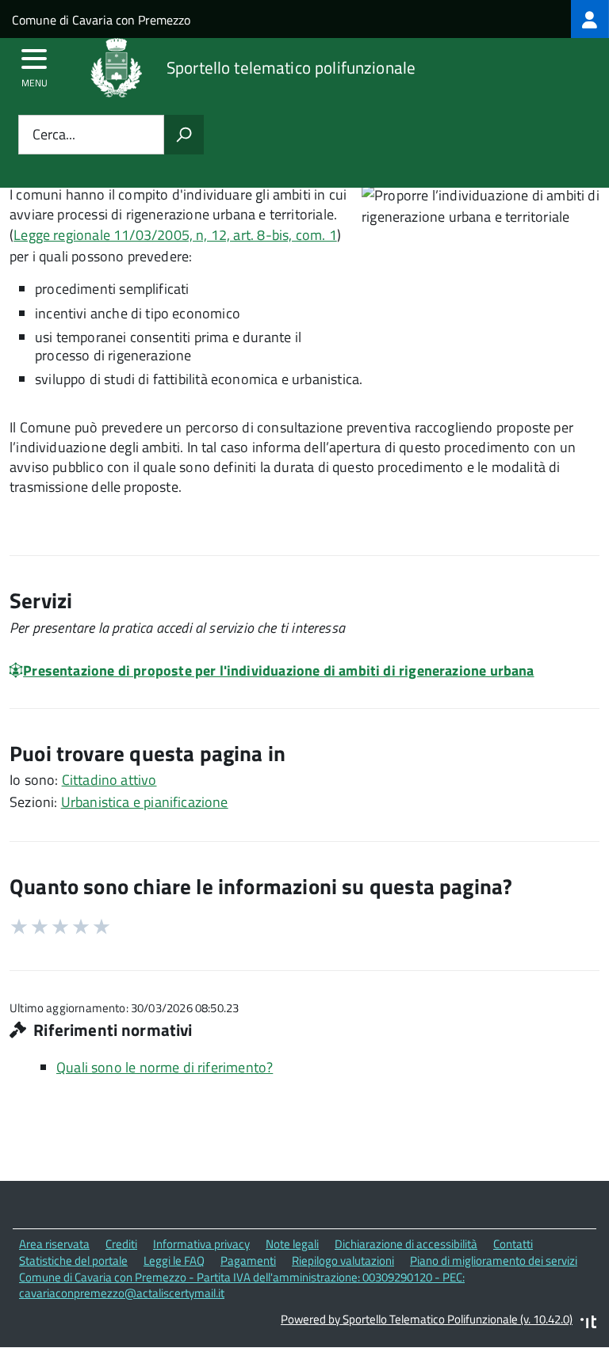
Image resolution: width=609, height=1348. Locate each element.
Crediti (121, 1244)
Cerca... (54, 135)
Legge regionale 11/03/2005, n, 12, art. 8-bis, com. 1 (175, 235)
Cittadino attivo (109, 779)
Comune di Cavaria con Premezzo (101, 19)
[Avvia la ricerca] (184, 134)
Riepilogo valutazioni (343, 1260)
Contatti (513, 1244)
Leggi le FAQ (174, 1260)
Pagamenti (248, 1260)
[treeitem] (590, 19)
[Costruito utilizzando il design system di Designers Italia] (588, 1324)
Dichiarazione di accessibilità (406, 1244)
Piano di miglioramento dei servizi (493, 1260)
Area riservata (54, 1244)
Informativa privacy (201, 1244)
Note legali (292, 1244)
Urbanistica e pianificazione (144, 802)
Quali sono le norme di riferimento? (164, 1067)
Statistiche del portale (73, 1260)
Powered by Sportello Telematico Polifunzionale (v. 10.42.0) (427, 1319)
